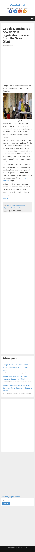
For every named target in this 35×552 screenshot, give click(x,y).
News (11, 45)
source (5, 198)
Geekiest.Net (17, 5)
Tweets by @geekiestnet (10, 497)
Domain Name (15, 208)
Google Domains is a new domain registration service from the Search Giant (16, 367)
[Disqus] (17, 425)
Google (6, 45)
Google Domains (16, 205)
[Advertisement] (17, 66)
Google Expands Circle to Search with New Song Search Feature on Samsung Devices (17, 388)
